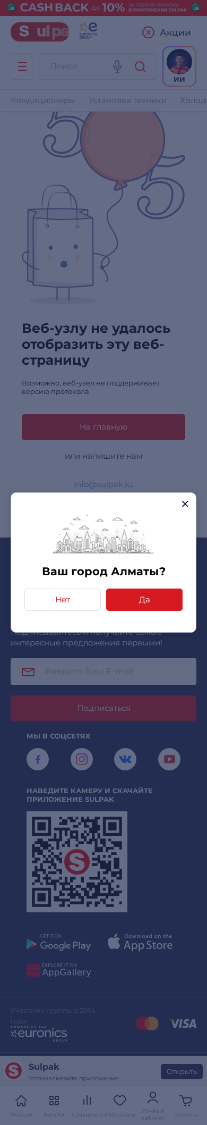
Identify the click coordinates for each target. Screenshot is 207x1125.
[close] (185, 504)
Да (144, 599)
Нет (62, 599)
